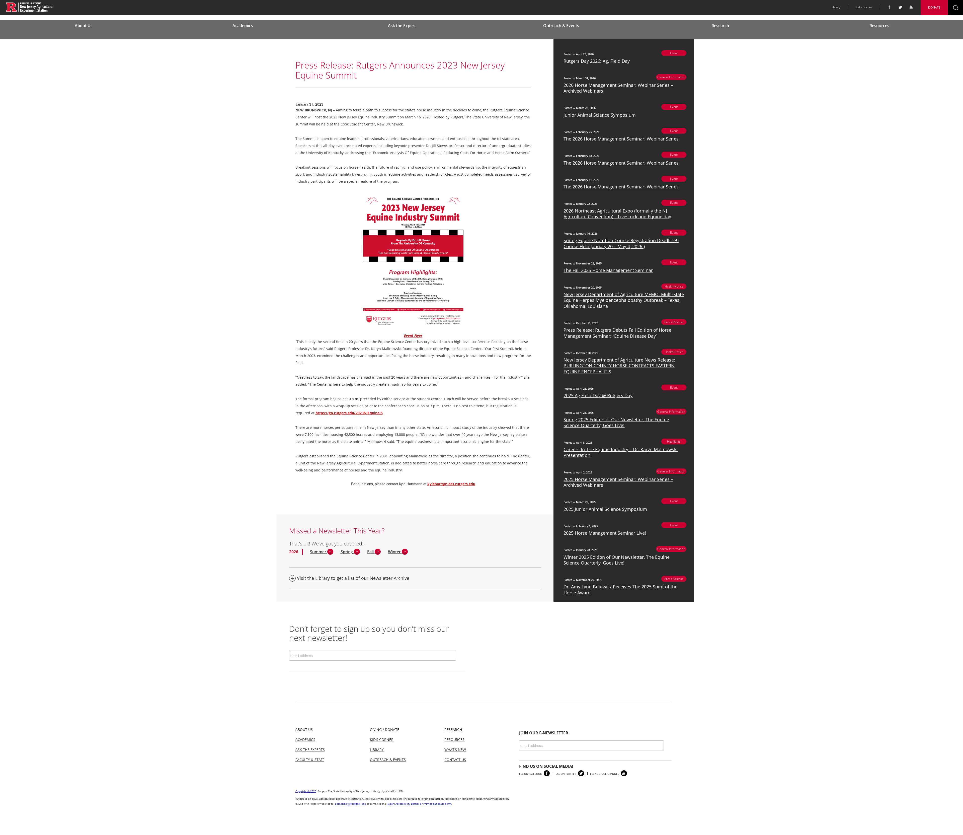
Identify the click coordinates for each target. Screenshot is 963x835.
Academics (242, 25)
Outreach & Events (561, 25)
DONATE (934, 7)
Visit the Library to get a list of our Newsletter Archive (352, 578)
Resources (879, 25)
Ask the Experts (310, 749)
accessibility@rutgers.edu (350, 803)
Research (720, 25)
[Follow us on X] (900, 7)
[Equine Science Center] (30, 7)
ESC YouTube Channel (605, 774)
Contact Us (455, 759)
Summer (318, 551)
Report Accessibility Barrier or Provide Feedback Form (419, 803)
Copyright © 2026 (305, 791)
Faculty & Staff (309, 759)
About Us (84, 25)
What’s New (455, 749)
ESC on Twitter (566, 774)
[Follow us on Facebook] (889, 7)
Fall (371, 551)
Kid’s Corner (864, 7)
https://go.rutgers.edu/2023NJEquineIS (349, 412)
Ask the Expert (402, 25)
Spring (347, 551)
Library (835, 7)
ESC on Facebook (530, 774)
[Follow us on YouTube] (911, 7)
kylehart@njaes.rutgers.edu (451, 483)
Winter (395, 551)
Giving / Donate (384, 729)
